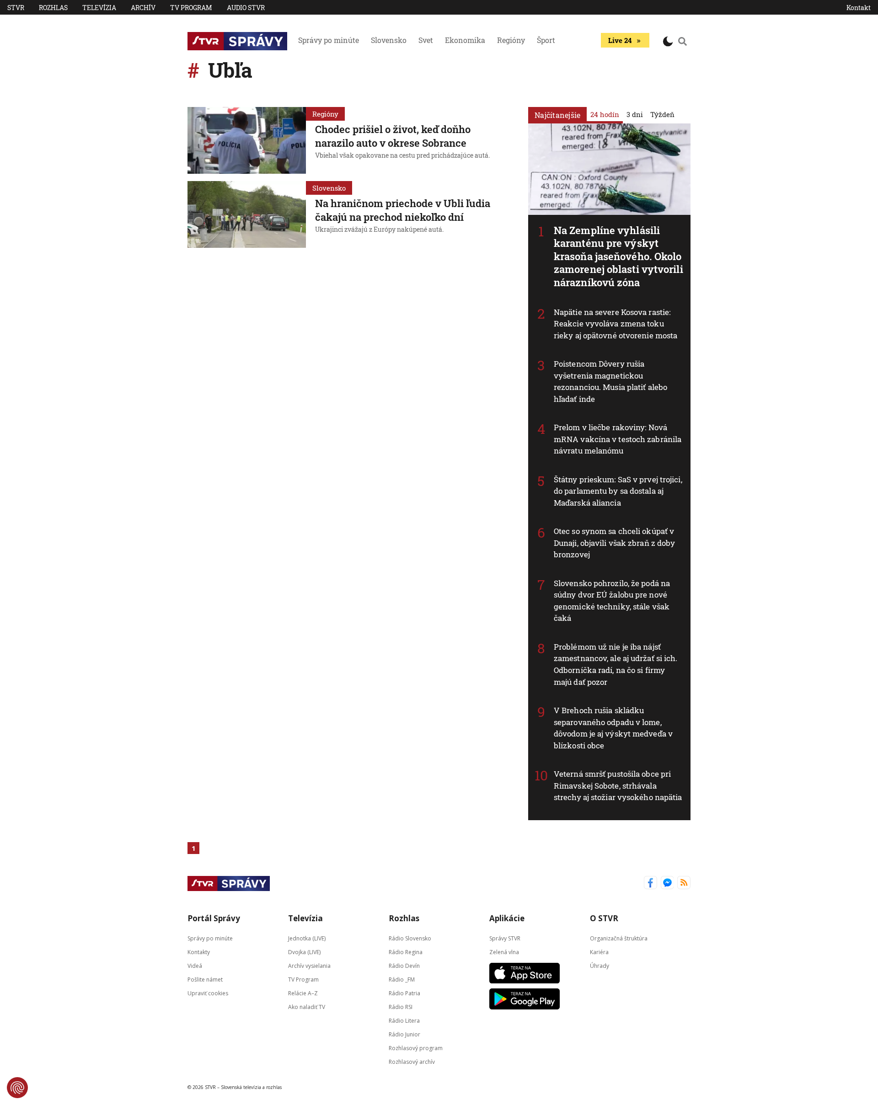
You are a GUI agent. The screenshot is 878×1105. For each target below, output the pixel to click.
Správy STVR (504, 938)
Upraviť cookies (207, 993)
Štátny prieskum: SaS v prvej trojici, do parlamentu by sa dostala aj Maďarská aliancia (618, 491)
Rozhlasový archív (412, 1061)
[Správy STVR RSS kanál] (684, 883)
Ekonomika (465, 40)
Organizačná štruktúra (619, 938)
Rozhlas (53, 7)
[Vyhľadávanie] (683, 41)
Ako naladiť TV (306, 1006)
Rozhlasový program (416, 1048)
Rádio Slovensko (410, 938)
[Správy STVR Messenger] (667, 883)
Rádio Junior (404, 1034)
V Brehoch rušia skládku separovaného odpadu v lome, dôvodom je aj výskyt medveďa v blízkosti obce (613, 728)
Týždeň (662, 114)
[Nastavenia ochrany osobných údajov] (17, 1087)
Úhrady (599, 965)
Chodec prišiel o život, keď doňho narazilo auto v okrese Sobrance (393, 136)
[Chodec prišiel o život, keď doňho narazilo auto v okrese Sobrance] (246, 140)
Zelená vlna (504, 952)
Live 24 (620, 40)
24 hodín (604, 114)
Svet (425, 40)
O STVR (604, 918)
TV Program (191, 7)
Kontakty (198, 952)
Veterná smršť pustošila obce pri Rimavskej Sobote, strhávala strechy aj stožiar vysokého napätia (618, 785)
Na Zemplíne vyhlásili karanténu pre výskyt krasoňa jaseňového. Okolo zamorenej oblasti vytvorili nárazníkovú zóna (618, 256)
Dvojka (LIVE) (304, 952)
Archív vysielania (309, 965)
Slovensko (389, 40)
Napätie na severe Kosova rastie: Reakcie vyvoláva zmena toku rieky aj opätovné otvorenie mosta (615, 324)
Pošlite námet (205, 979)
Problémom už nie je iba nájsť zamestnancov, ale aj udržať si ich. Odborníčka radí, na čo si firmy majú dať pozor (616, 664)
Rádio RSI (400, 1006)
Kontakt (858, 7)
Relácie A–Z (303, 993)
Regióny (511, 40)
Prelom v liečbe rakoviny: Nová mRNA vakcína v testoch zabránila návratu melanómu (617, 439)
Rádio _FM (402, 979)
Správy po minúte (328, 40)
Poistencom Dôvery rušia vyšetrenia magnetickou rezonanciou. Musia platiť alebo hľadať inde (610, 381)
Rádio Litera (404, 1020)
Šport (546, 40)
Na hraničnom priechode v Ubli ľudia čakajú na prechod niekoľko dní (402, 210)
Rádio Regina (406, 952)
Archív (143, 7)
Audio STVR (246, 7)
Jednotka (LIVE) (307, 938)
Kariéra (599, 952)
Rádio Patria (404, 993)
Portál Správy (213, 918)
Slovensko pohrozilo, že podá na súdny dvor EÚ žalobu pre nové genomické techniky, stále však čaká (612, 601)
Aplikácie (507, 918)
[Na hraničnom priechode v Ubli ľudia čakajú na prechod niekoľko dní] (246, 214)
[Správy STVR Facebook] (650, 883)
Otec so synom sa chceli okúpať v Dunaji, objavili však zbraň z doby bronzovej (614, 543)
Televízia (99, 7)
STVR (15, 7)
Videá (194, 965)
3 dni (634, 114)
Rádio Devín (404, 965)
